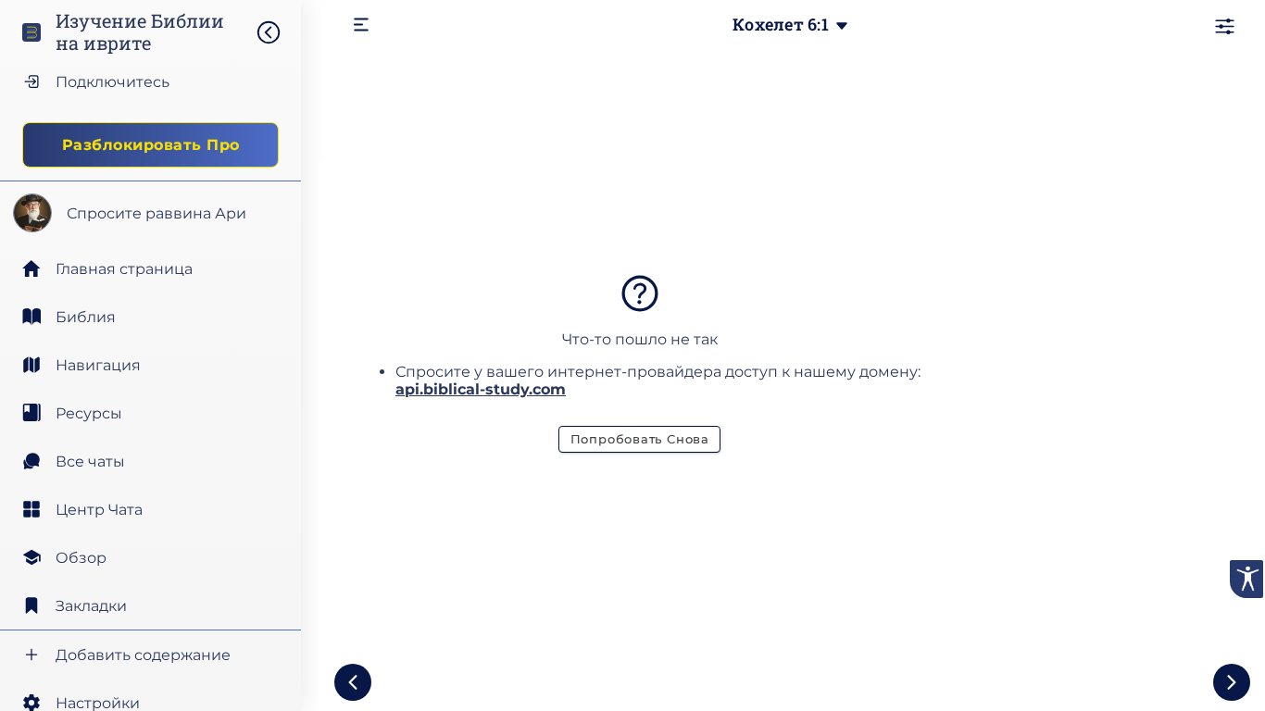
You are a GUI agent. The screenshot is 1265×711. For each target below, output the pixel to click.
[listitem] (150, 317)
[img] (278, 32)
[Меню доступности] (1246, 579)
